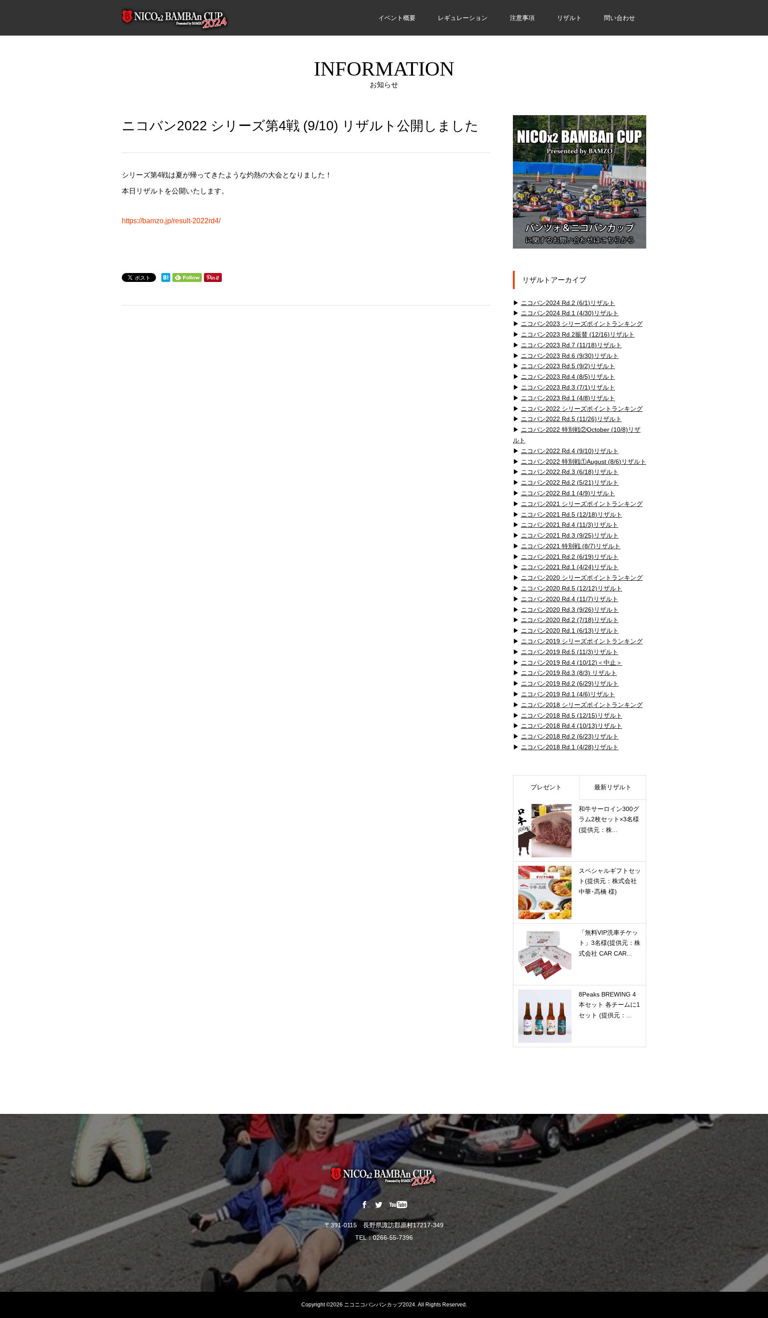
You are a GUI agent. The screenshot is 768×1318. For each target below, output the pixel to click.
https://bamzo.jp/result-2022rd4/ (171, 221)
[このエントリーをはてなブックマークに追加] (165, 277)
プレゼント (546, 787)
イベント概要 (397, 17)
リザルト (569, 17)
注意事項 (522, 17)
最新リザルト (613, 787)
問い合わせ (619, 17)
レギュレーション (463, 17)
